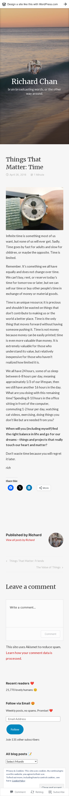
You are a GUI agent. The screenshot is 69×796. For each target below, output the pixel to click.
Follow (15, 729)
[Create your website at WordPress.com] (34, 4)
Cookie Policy (18, 780)
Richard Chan (34, 81)
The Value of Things (48, 568)
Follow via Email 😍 (20, 703)
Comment (50, 633)
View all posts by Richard (20, 539)
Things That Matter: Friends (24, 561)
